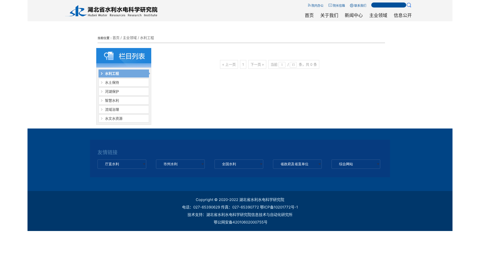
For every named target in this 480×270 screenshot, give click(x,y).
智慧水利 (112, 100)
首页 (309, 15)
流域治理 (112, 109)
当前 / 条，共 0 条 (293, 64)
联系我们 (360, 6)
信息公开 (403, 15)
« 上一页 (229, 64)
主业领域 (378, 15)
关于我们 (329, 15)
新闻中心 (354, 15)
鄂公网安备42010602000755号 (241, 222)
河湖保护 (112, 91)
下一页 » (257, 64)
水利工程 (147, 38)
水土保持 (112, 82)
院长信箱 (338, 6)
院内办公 (317, 6)
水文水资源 (113, 118)
